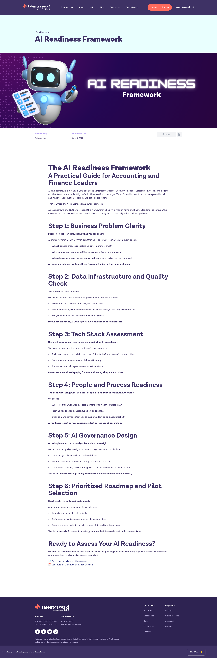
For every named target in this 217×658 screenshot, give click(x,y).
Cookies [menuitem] (168, 626)
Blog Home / (41, 32)
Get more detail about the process (69, 561)
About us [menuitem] (148, 610)
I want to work (183, 7)
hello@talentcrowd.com (71, 624)
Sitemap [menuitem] (147, 631)
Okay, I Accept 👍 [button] (196, 652)
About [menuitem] (82, 7)
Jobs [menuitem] (92, 7)
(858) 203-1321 (67, 621)
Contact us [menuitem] (115, 7)
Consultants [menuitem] (132, 7)
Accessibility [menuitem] (170, 621)
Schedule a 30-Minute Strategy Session (72, 564)
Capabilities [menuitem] (149, 616)
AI (49, 32)
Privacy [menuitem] (168, 610)
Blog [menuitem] (102, 7)
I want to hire (157, 7)
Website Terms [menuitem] (172, 616)
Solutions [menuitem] (65, 7)
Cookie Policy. (40, 652)
